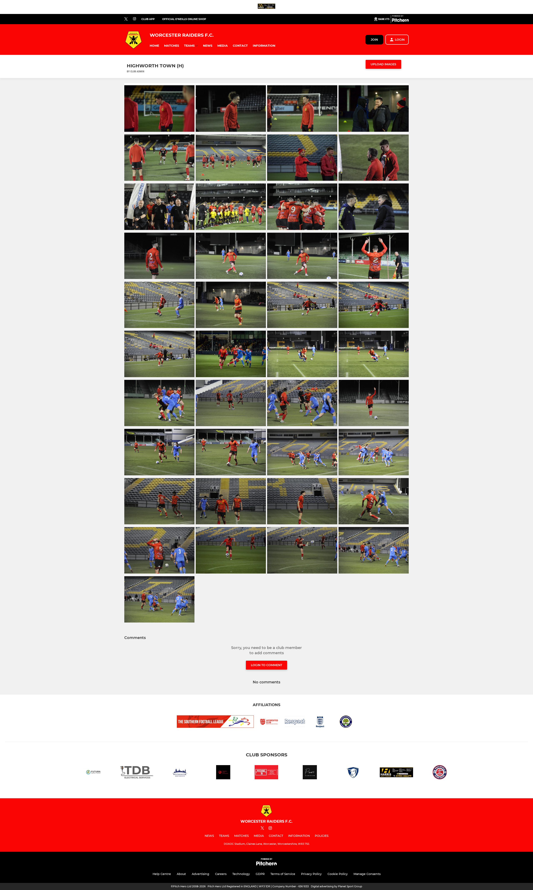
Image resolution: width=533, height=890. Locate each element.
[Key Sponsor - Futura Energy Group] (93, 773)
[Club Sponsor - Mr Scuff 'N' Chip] (439, 773)
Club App (148, 19)
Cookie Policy (338, 874)
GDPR (260, 874)
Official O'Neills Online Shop (184, 19)
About (181, 874)
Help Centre (162, 874)
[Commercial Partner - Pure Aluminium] (309, 773)
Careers (221, 874)
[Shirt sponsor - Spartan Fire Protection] (223, 773)
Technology (241, 874)
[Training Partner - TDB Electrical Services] (136, 773)
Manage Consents (367, 874)
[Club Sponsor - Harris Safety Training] (266, 7)
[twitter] (126, 19)
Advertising (200, 874)
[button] (154, 46)
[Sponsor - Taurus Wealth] (353, 773)
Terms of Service (282, 874)
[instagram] (134, 19)
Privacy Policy (311, 874)
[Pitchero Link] (400, 20)
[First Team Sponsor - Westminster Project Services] (180, 773)
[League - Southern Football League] (266, 773)
